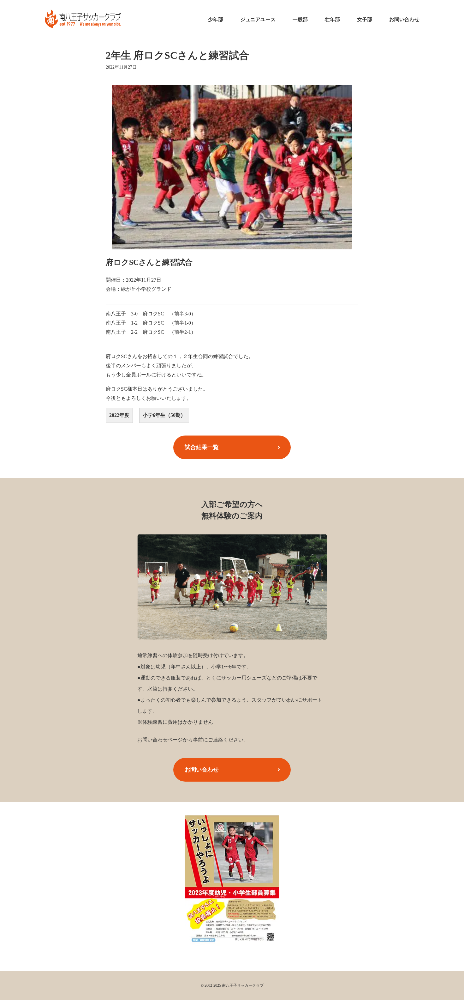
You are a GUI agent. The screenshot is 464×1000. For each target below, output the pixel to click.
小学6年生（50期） (164, 415)
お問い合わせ (404, 19)
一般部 (300, 19)
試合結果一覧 (202, 447)
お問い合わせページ (160, 739)
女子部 (364, 19)
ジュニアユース (258, 19)
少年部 (215, 19)
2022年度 (119, 415)
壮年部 (332, 19)
